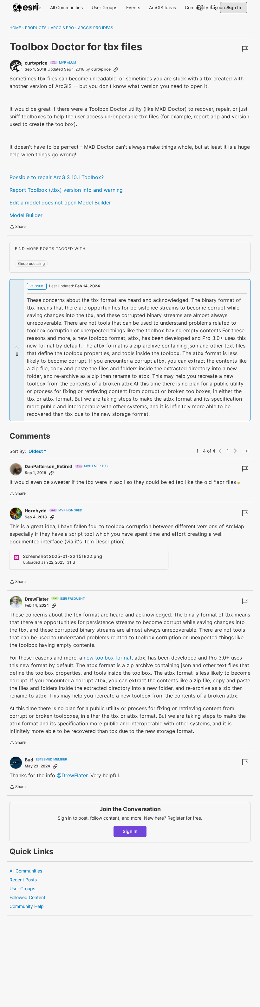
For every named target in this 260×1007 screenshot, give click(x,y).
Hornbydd (36, 510)
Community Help (27, 906)
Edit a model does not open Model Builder (60, 202)
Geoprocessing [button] (31, 263)
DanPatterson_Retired (48, 466)
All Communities (26, 870)
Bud (29, 759)
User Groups (22, 888)
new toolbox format (108, 657)
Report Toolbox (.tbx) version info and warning (66, 190)
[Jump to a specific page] (245, 451)
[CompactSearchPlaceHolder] (213, 7)
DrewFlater (37, 599)
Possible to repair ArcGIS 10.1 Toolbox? (57, 177)
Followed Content (27, 897)
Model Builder (26, 215)
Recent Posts (23, 879)
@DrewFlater (72, 775)
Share (18, 227)
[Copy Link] (116, 69)
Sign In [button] (130, 831)
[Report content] (244, 48)
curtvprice (36, 63)
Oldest (36, 451)
